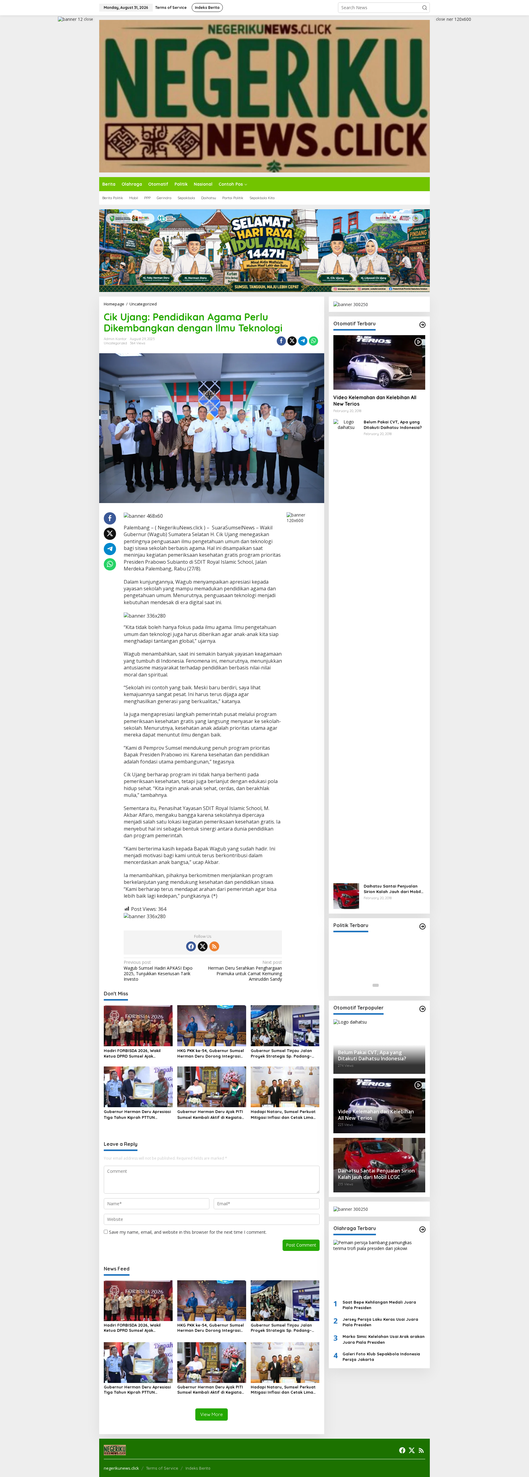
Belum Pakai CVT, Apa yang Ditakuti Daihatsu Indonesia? (393, 424)
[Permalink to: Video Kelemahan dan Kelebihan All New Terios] (379, 362)
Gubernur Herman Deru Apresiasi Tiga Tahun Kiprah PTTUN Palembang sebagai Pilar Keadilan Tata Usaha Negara (137, 1114)
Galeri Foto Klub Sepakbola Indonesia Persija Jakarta (381, 1356)
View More (211, 1414)
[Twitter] (203, 946)
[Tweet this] (292, 341)
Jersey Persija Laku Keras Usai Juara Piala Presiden (380, 1322)
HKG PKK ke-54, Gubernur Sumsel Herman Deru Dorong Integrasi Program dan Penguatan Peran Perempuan (210, 1053)
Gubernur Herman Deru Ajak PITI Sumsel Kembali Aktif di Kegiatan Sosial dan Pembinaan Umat (210, 1114)
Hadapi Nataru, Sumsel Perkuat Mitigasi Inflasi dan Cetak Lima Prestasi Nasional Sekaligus (283, 1114)
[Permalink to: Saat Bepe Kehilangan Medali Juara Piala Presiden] (379, 1267)
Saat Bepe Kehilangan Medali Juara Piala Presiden (379, 1304)
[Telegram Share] (302, 341)
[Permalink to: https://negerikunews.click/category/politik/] (422, 926)
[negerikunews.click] (264, 96)
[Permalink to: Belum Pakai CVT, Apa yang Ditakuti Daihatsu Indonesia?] (346, 648)
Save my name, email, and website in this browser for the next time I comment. (188, 1232)
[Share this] (281, 341)
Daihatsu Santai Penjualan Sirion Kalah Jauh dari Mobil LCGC (392, 889)
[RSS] (214, 946)
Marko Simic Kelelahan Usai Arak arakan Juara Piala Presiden (384, 1339)
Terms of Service (162, 1468)
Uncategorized (115, 343)
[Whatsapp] (313, 341)
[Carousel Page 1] (376, 985)
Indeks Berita (198, 1468)
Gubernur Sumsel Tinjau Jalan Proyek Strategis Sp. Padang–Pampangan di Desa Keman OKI (283, 1053)
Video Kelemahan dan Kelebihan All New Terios (374, 400)
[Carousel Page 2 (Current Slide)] (383, 985)
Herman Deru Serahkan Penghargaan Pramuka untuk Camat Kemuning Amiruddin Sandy (245, 971)
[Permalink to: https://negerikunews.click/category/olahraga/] (422, 1229)
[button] (424, 7)
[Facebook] (191, 946)
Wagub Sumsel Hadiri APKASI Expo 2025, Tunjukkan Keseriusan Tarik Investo (158, 971)
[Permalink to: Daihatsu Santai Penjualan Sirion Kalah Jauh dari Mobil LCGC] (346, 895)
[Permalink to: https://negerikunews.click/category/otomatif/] (422, 324)
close (88, 19)
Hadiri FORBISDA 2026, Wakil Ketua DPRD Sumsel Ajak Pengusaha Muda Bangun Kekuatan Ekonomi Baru (132, 1053)
